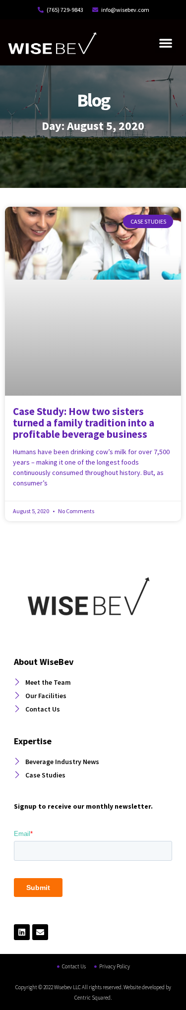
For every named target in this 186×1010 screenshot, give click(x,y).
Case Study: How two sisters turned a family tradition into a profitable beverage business (83, 423)
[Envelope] (40, 932)
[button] (165, 42)
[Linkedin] (22, 932)
